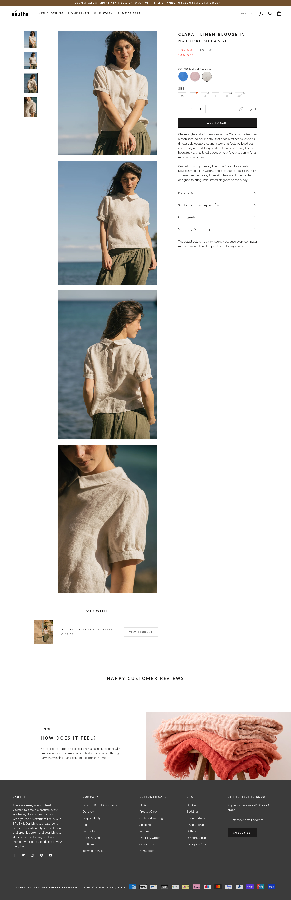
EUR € (244, 13)
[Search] (270, 13)
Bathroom (193, 831)
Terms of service (93, 887)
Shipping (145, 824)
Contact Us (146, 844)
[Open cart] (279, 13)
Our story (89, 811)
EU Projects (90, 844)
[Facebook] (14, 855)
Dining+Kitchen (196, 837)
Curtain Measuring (151, 818)
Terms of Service (93, 850)
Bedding (192, 811)
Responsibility (92, 818)
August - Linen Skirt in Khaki (86, 629)
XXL (239, 95)
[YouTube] (50, 855)
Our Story (103, 13)
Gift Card (193, 805)
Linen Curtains (196, 818)
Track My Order (149, 837)
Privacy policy (116, 887)
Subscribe (242, 832)
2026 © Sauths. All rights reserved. (47, 887)
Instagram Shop (197, 844)
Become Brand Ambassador (101, 805)
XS (182, 95)
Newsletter (146, 850)
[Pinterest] (41, 855)
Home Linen (78, 13)
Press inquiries (92, 837)
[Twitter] (23, 855)
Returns (144, 831)
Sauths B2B (90, 831)
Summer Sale (129, 13)
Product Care (148, 811)
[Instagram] (32, 855)
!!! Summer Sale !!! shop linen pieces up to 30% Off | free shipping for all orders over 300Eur (145, 2)
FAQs (142, 805)
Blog (85, 824)
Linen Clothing (49, 13)
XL (227, 95)
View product (141, 632)
